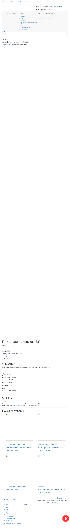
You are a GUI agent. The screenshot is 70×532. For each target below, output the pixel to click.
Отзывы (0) (9, 358)
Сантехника (24, 29)
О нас (14, 13)
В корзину (6, 351)
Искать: (4, 42)
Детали (8, 357)
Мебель (23, 20)
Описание (9, 355)
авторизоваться (17, 405)
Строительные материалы (29, 22)
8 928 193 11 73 (50, 9)
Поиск (26, 42)
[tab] (37, 355)
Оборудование (25, 27)
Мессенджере (58, 6)
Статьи (40, 13)
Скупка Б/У (41, 18)
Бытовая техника (26, 24)
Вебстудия (54, 502)
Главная (7, 13)
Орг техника (24, 26)
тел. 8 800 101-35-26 (42, 1)
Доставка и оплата (50, 13)
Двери (23, 16)
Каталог (21, 13)
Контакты (50, 18)
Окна (22, 18)
